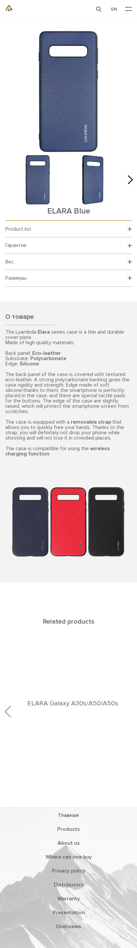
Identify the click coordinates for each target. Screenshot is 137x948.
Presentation (69, 912)
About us (69, 843)
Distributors (68, 884)
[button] (98, 9)
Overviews (68, 926)
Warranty (69, 898)
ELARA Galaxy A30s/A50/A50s (68, 703)
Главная (69, 815)
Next (128, 179)
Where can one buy (69, 857)
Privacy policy (68, 871)
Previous (10, 711)
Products (68, 829)
